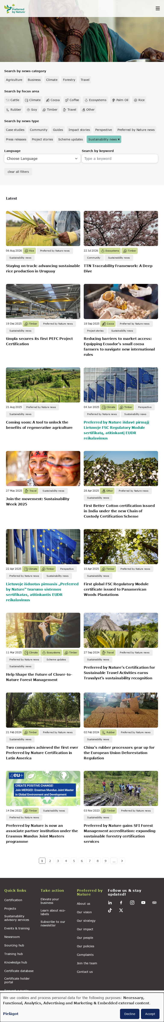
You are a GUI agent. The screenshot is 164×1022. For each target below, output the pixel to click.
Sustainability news (102, 139)
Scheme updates (70, 139)
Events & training (17, 928)
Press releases (16, 139)
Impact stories (79, 130)
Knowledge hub (15, 962)
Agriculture (14, 80)
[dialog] (82, 1007)
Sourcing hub (14, 945)
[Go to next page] (122, 861)
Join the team (87, 963)
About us (83, 903)
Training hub (13, 954)
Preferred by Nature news (136, 130)
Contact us (85, 971)
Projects (10, 908)
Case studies (15, 130)
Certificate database (19, 971)
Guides (58, 130)
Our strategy (86, 920)
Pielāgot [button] (10, 1014)
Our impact (85, 929)
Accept (150, 1014)
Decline (129, 1014)
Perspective (103, 130)
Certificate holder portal (17, 980)
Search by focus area (21, 91)
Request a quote (16, 990)
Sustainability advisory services (16, 918)
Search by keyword (98, 151)
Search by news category (25, 71)
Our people (85, 937)
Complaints (85, 954)
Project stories (42, 139)
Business (34, 80)
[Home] (17, 8)
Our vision (84, 912)
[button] (19, 891)
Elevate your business (50, 901)
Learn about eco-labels (53, 912)
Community (38, 130)
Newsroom (12, 937)
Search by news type (21, 121)
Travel (85, 80)
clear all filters (18, 171)
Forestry (69, 80)
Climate (51, 80)
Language (12, 151)
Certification (13, 900)
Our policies (85, 946)
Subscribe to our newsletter (53, 923)
